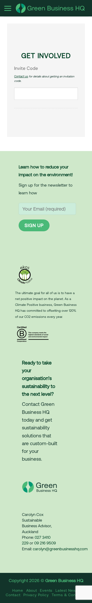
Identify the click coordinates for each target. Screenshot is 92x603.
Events (46, 590)
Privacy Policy (36, 595)
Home (17, 590)
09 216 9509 (45, 543)
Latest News (66, 590)
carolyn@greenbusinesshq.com (60, 549)
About (31, 590)
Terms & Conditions (70, 595)
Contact (13, 595)
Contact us (21, 76)
